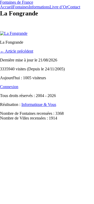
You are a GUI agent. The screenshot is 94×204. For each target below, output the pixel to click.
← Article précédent (16, 51)
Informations (39, 7)
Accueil (6, 7)
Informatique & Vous (38, 104)
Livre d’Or (58, 7)
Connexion (9, 86)
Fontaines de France (16, 2)
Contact (73, 7)
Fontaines (21, 7)
